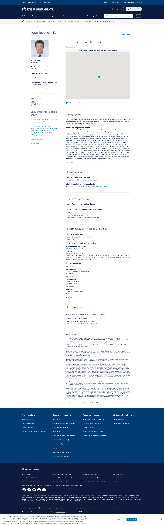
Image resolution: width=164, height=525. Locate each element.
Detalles (123, 508)
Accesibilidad (26, 474)
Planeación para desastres (120, 474)
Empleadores (115, 2)
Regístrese (118, 9)
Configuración (120, 519)
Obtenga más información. (99, 186)
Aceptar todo (132, 519)
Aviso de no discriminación (30, 477)
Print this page (125, 34)
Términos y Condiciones (65, 523)
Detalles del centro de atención (88, 217)
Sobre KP (55, 419)
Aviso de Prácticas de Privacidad (62, 477)
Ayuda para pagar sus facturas (133, 2)
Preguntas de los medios (60, 452)
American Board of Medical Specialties (84, 257)
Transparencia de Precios (60, 456)
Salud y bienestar (68, 16)
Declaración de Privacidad (79, 523)
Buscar (138, 16)
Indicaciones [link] (72, 323)
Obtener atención (82, 16)
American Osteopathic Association (77, 259)
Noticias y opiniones (59, 427)
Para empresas (118, 419)
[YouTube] (34, 489)
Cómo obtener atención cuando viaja (34, 431)
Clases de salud (27, 427)
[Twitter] (24, 489)
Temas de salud (36, 143)
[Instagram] (43, 489)
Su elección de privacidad (60, 481)
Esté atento (28, 21)
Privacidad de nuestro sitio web (61, 474)
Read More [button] (69, 162)
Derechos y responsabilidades (91, 477)
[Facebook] (29, 489)
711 (71, 341)
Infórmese (25, 16)
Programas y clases (37, 139)
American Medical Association (114, 257)
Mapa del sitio (117, 481)
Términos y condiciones (90, 474)
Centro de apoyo (44, 2)
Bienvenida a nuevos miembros (93, 419)
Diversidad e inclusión (59, 440)
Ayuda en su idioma (28, 481)
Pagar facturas (97, 16)
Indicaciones (72, 217)
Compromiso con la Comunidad (63, 435)
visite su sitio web (77, 393)
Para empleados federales (121, 423)
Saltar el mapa (70, 47)
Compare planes (37, 16)
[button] (99, 77)
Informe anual (57, 444)
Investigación (56, 431)
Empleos (55, 448)
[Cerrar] (161, 519)
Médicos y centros (52, 16)
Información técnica (119, 477)
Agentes (105, 2)
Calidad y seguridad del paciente (63, 423)
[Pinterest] (38, 489)
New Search (36, 26)
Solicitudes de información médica (94, 435)
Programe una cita (43, 104)
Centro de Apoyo (88, 427)
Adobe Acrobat (60, 512)
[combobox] (118, 16)
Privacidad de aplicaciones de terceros (94, 481)
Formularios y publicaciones (92, 423)
